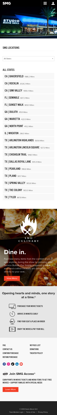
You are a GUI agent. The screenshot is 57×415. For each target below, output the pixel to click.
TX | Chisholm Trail (16, 155)
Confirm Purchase (11, 353)
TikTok (12, 364)
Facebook (4, 364)
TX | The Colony (13, 190)
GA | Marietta (12, 119)
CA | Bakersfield (14, 76)
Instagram (8, 364)
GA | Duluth (11, 112)
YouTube (21, 364)
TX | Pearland (12, 169)
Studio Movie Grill (6, 3)
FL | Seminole (12, 98)
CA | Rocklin (12, 83)
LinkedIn (17, 364)
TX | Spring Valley (15, 183)
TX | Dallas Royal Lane (18, 162)
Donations (34, 349)
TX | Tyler (10, 197)
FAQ (4, 345)
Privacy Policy (43, 412)
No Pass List (35, 345)
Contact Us (7, 349)
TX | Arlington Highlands (19, 140)
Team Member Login (16, 412)
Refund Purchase (10, 357)
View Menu (12, 278)
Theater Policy (36, 353)
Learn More (10, 389)
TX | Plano (10, 176)
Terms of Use (30, 412)
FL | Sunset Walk (14, 105)
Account (53, 3)
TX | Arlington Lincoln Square (22, 147)
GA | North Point (14, 126)
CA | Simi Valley (13, 91)
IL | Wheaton (11, 133)
